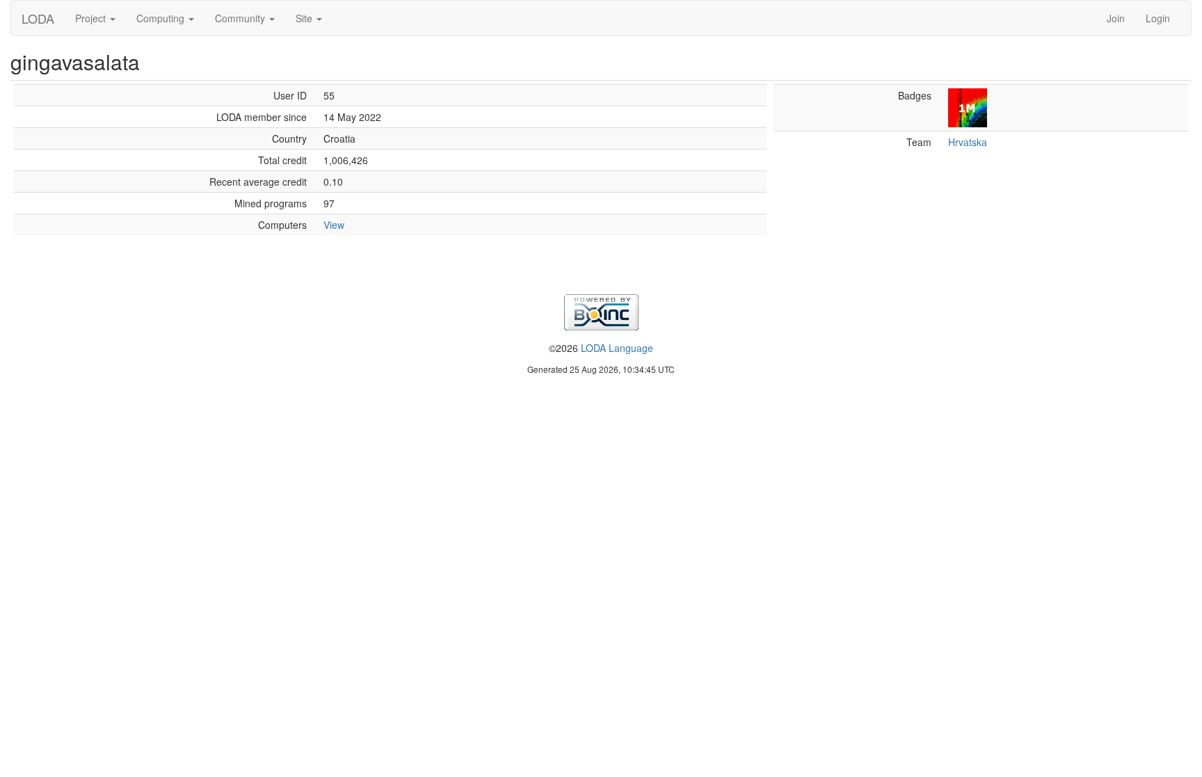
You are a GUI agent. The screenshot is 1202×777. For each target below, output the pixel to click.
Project (92, 18)
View (333, 225)
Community (241, 18)
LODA (38, 18)
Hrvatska (967, 142)
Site (305, 18)
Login (1158, 18)
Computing (161, 18)
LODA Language (617, 348)
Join (1116, 18)
